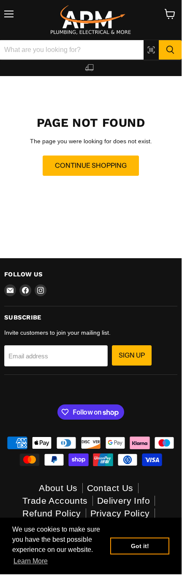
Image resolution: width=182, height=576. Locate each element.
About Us (58, 488)
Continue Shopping (91, 165)
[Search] (170, 50)
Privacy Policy (120, 513)
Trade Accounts (55, 500)
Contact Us (110, 488)
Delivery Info (123, 500)
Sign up (132, 355)
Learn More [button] (31, 561)
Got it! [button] (140, 546)
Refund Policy (51, 513)
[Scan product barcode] (151, 50)
